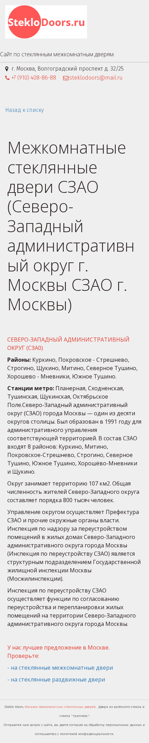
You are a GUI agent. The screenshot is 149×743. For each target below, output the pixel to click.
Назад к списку (24, 110)
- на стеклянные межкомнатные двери (60, 667)
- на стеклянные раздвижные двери (56, 679)
